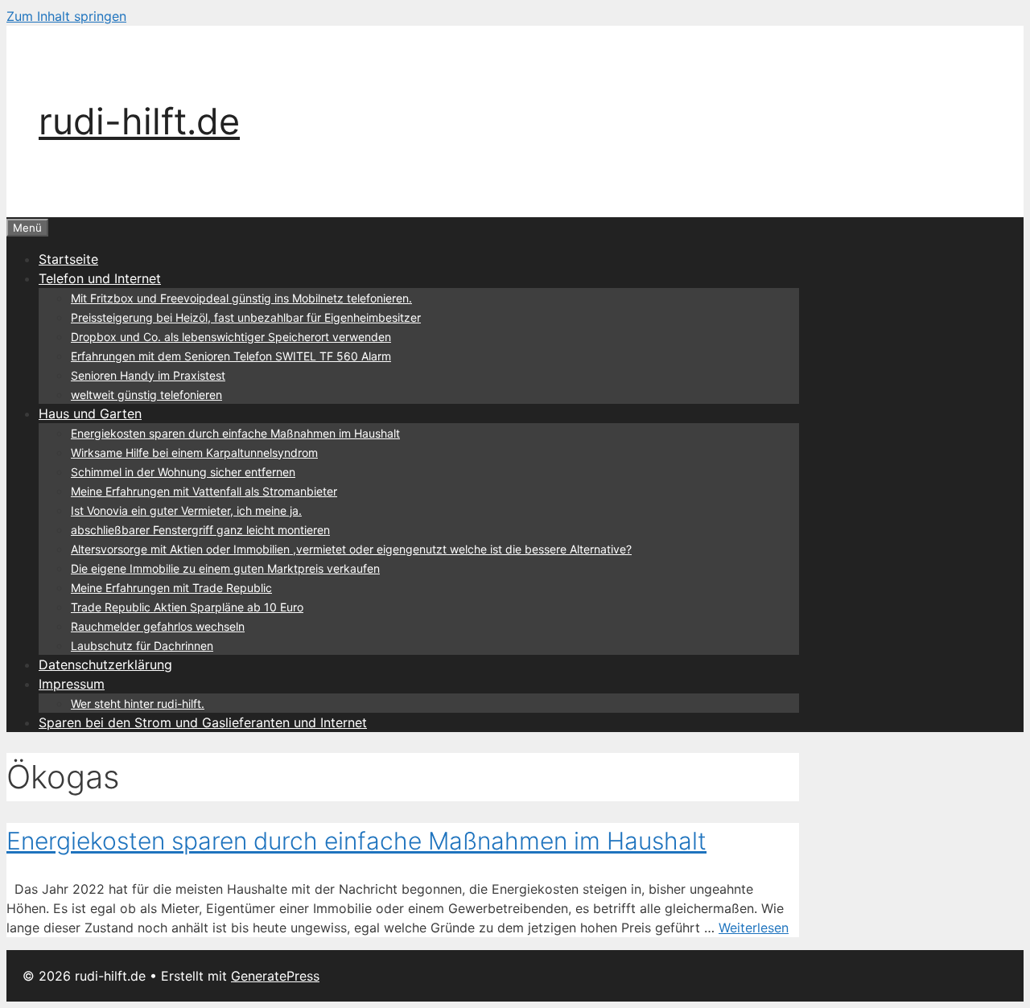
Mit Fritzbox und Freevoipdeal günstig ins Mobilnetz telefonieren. (241, 298)
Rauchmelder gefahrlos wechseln (158, 626)
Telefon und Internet (100, 278)
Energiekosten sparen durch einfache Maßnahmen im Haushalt (235, 433)
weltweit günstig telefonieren (146, 394)
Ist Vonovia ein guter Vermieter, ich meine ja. (186, 510)
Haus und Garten (90, 413)
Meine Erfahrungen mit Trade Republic (171, 588)
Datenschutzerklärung (105, 664)
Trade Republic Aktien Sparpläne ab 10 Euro (187, 607)
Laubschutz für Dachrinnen (142, 645)
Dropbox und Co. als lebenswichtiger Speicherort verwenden (231, 337)
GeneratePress (275, 976)
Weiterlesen (754, 928)
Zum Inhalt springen (66, 16)
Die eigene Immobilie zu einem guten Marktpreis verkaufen (225, 568)
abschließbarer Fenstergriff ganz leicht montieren (200, 530)
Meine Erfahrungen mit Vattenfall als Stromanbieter (204, 491)
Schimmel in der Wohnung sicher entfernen (183, 472)
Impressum (72, 684)
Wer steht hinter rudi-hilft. (137, 703)
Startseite (68, 259)
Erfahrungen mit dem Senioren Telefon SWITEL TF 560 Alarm (231, 356)
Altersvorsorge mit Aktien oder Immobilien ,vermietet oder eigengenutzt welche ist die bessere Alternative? (351, 549)
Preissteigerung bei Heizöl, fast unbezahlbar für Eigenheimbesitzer (246, 317)
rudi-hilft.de (139, 121)
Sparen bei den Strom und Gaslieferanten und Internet (203, 722)
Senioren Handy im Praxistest (148, 375)
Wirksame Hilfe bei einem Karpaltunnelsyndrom (194, 452)
